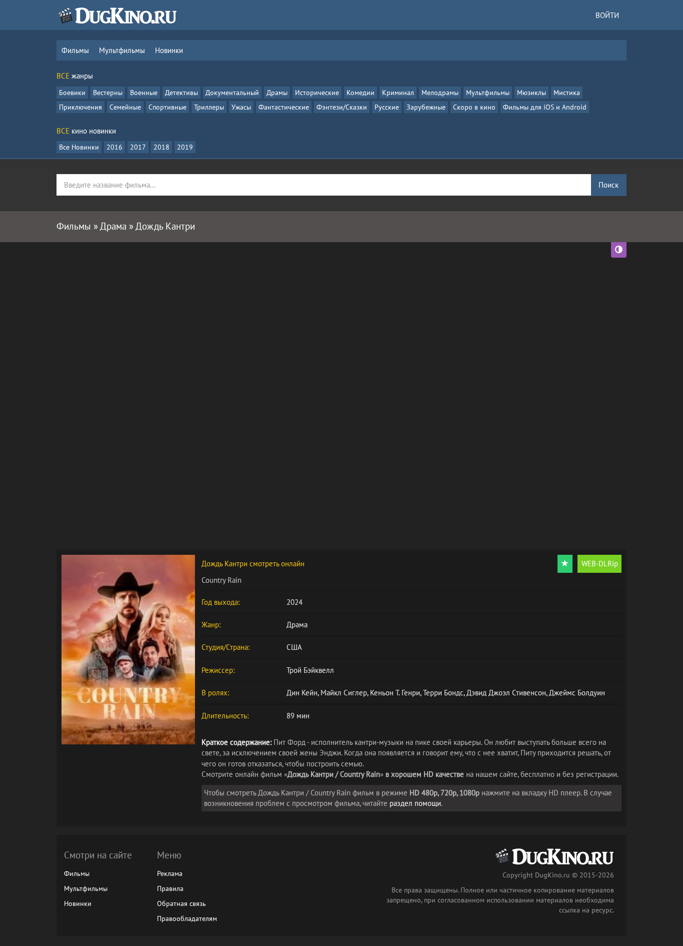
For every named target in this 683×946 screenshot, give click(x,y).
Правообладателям (187, 918)
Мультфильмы (122, 50)
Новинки (169, 50)
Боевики (72, 92)
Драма (297, 624)
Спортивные (167, 107)
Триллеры (209, 107)
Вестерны (107, 92)
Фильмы (75, 50)
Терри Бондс (443, 692)
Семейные (125, 107)
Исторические (317, 92)
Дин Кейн (302, 692)
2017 (138, 147)
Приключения (80, 107)
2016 (114, 147)
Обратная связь (181, 903)
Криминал (398, 92)
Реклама (169, 873)
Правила (170, 888)
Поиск (608, 185)
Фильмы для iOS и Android (544, 107)
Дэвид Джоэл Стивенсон (506, 692)
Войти (607, 15)
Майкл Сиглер (343, 692)
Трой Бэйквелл (310, 670)
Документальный (232, 92)
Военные (144, 92)
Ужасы (241, 107)
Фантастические (283, 107)
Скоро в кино (474, 107)
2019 (185, 147)
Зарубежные (426, 107)
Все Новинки (79, 147)
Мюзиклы (531, 92)
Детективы (181, 92)
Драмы (277, 92)
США (294, 647)
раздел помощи (415, 803)
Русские (386, 107)
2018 (162, 147)
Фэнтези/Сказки (341, 107)
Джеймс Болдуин (577, 692)
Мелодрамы (440, 92)
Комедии (360, 92)
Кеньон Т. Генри (395, 692)
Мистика (567, 92)
